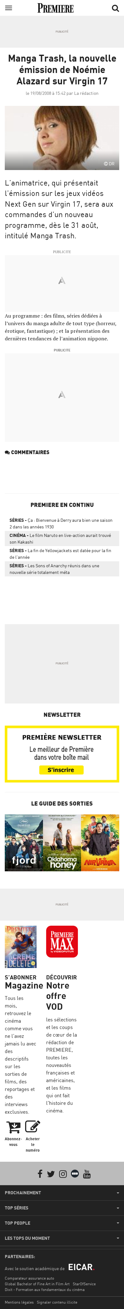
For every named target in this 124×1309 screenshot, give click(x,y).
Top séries (16, 1207)
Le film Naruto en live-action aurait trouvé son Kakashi (60, 539)
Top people (17, 1223)
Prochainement (23, 1192)
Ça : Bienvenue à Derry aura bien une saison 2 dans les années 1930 (61, 523)
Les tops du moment (27, 1238)
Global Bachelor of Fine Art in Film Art (37, 1284)
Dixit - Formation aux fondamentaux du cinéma (45, 1289)
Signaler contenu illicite (57, 1302)
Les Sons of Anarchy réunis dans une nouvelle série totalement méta (54, 569)
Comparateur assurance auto (29, 1278)
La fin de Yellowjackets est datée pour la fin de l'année (60, 554)
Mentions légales (19, 1302)
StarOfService (84, 1284)
